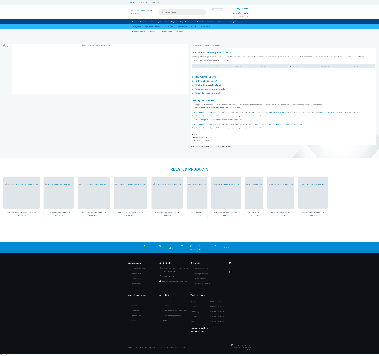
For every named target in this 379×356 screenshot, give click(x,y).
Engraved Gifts (182, 27)
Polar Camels (297, 124)
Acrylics (282, 112)
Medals (219, 22)
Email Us (170, 248)
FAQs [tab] (207, 46)
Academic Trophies (145, 32)
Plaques (173, 22)
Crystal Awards (162, 22)
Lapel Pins (197, 22)
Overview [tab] (197, 46)
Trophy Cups (136, 27)
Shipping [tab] (216, 46)
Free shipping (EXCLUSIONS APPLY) (208, 108)
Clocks (261, 112)
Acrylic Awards (185, 22)
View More (204, 27)
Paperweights (287, 124)
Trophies (210, 22)
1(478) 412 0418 (195, 246)
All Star (198, 141)
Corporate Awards (146, 22)
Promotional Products (152, 27)
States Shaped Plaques (272, 124)
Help (192, 27)
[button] (283, 77)
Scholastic (205, 141)
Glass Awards (333, 112)
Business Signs (169, 27)
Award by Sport (231, 22)
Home (134, 22)
